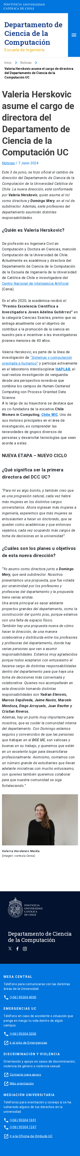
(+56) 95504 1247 (23, 1127)
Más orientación (22, 1083)
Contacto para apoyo (25, 1074)
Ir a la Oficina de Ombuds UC (31, 1136)
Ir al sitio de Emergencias (28, 1042)
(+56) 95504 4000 (23, 997)
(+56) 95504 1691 (23, 1120)
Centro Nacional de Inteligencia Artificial (35, 283)
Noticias (8, 163)
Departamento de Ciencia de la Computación (33, 33)
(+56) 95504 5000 (23, 1033)
